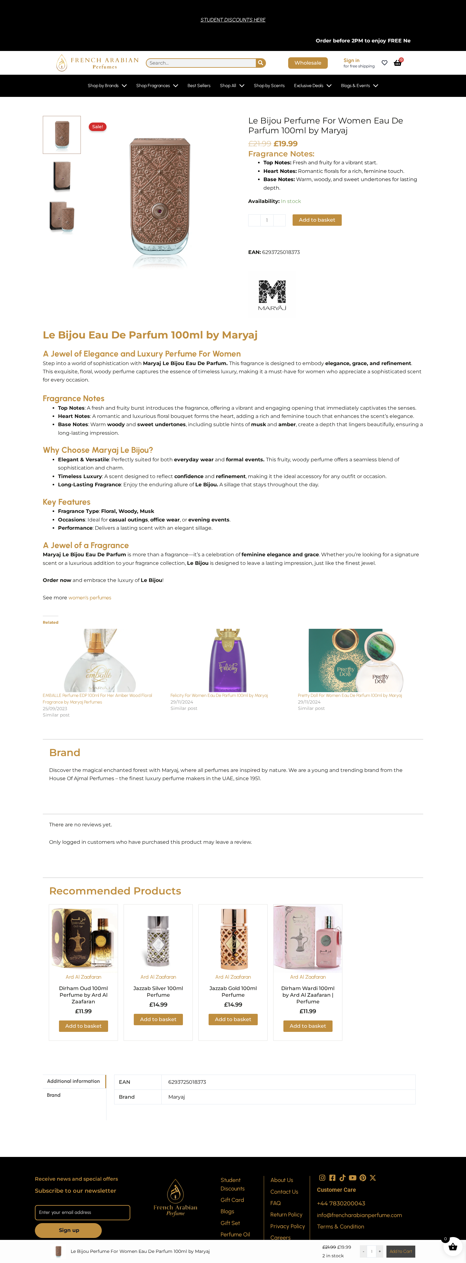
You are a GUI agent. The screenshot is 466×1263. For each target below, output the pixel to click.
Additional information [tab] (73, 1081)
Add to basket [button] (83, 1026)
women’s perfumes (89, 598)
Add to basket (317, 220)
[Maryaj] (272, 294)
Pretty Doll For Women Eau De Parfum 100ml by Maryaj (350, 695)
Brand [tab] (54, 1095)
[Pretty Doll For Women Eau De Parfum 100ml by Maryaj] (358, 660)
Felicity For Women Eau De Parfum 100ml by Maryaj (219, 695)
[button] (271, 240)
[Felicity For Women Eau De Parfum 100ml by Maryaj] (231, 660)
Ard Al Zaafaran (83, 977)
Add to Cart (401, 1251)
